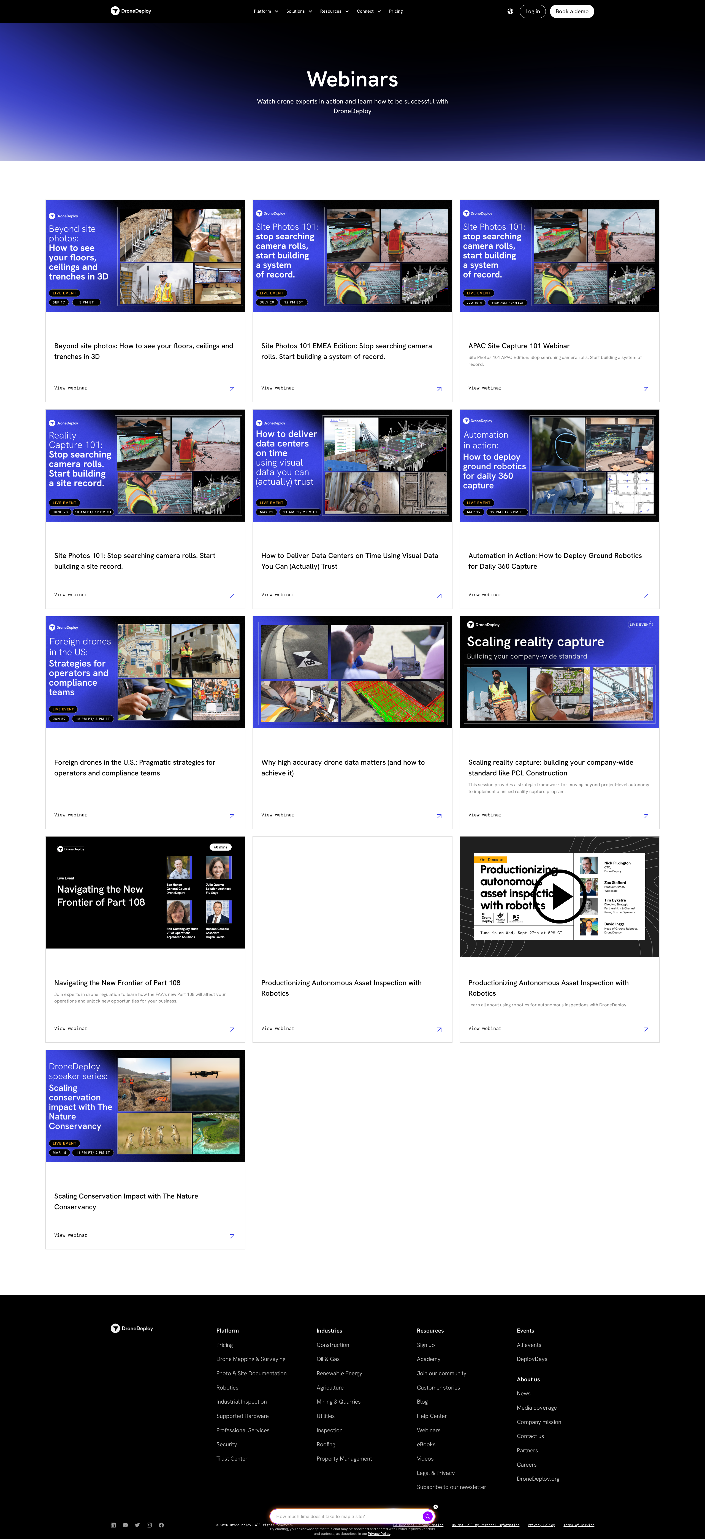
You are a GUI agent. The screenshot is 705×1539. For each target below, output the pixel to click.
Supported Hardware (242, 1416)
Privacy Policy (541, 1525)
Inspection (330, 1430)
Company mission (539, 1422)
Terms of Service (578, 1525)
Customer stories (438, 1387)
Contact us (530, 1436)
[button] (266, 11)
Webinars (429, 1430)
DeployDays (532, 1359)
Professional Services (243, 1430)
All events (529, 1345)
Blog (422, 1401)
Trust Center (232, 1458)
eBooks (426, 1444)
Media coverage (537, 1407)
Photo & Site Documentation (251, 1373)
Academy (429, 1359)
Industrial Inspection (241, 1401)
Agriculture (330, 1387)
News (524, 1393)
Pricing (396, 11)
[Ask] (428, 1516)
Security (226, 1444)
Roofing (326, 1444)
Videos (425, 1458)
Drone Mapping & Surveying (250, 1359)
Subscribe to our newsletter (451, 1487)
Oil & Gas (328, 1359)
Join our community (442, 1373)
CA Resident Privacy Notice (418, 1525)
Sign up (426, 1345)
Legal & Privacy (436, 1473)
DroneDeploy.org (538, 1478)
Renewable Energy (339, 1373)
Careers (527, 1464)
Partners (527, 1450)
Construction (333, 1345)
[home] (131, 11)
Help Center (432, 1416)
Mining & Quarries (339, 1401)
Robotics (227, 1387)
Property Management (344, 1458)
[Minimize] (436, 1507)
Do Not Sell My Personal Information (485, 1525)
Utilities (326, 1416)
